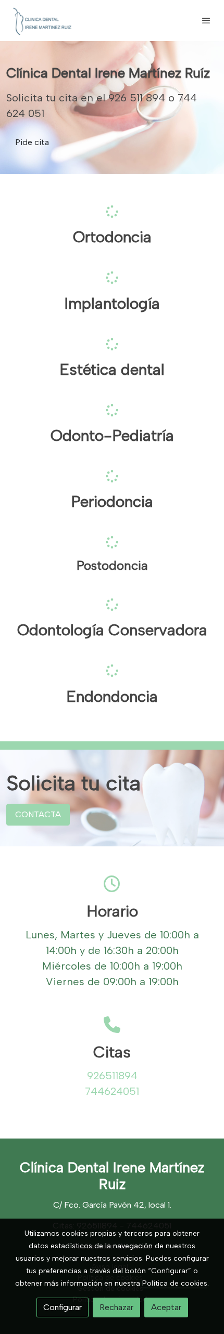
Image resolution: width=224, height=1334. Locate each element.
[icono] (112, 211)
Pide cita (32, 142)
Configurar (62, 1307)
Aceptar (166, 1307)
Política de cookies (174, 1283)
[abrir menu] (206, 20)
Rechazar (116, 1307)
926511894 (112, 1075)
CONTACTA (38, 814)
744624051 (112, 1091)
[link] (41, 20)
